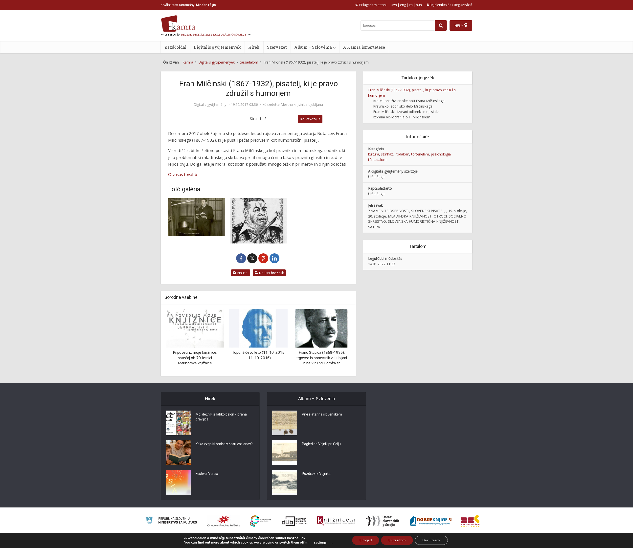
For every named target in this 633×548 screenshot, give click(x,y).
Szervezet (277, 47)
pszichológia (441, 154)
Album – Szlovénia (313, 47)
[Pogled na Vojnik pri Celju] (284, 452)
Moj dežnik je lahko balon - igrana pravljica (221, 416)
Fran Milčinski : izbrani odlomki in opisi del (406, 111)
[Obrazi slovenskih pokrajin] (383, 521)
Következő (308, 119)
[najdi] (441, 25)
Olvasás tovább (182, 174)
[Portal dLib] (294, 521)
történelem (420, 154)
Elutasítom (397, 540)
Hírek (254, 47)
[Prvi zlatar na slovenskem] (284, 423)
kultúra (373, 154)
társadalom (377, 159)
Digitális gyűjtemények (217, 47)
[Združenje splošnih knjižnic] (470, 521)
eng (403, 4)
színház (387, 154)
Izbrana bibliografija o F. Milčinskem (401, 117)
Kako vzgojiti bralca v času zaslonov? (224, 444)
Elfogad (366, 540)
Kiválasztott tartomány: (188, 4)
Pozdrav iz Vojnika (316, 474)
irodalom (402, 154)
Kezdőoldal (175, 47)
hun (419, 4)
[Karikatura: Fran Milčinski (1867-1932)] (258, 220)
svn (394, 4)
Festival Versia (207, 474)
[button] (338, 340)
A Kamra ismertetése (364, 47)
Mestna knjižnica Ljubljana (302, 104)
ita (411, 4)
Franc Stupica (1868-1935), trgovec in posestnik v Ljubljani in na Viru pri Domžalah (321, 357)
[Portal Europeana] (260, 521)
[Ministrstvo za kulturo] (171, 521)
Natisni (242, 272)
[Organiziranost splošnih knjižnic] (223, 521)
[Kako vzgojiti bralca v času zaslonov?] (178, 452)
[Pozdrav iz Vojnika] (284, 482)
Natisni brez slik (271, 272)
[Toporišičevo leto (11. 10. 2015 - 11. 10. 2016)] (258, 327)
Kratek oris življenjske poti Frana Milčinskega (409, 100)
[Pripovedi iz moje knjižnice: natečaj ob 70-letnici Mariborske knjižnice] (195, 327)
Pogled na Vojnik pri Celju (321, 444)
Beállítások (431, 540)
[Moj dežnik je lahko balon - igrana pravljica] (178, 423)
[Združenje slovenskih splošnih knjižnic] (336, 521)
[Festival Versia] (178, 482)
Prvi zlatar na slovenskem (322, 414)
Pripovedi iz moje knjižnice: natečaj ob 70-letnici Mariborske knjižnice (195, 357)
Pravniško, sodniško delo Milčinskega (402, 106)
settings (320, 542)
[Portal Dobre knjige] (431, 521)
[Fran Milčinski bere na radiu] (196, 217)
